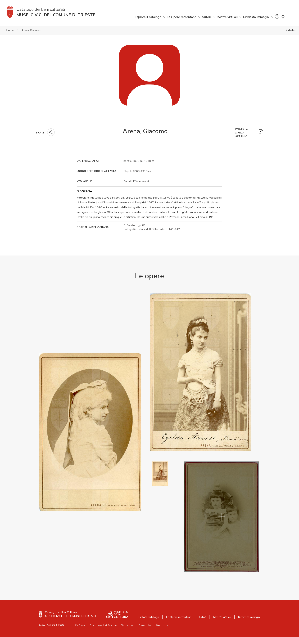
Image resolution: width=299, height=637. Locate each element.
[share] (51, 132)
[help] (277, 17)
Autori (206, 17)
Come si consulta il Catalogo (102, 625)
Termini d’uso (127, 625)
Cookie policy (162, 625)
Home (10, 30)
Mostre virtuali (227, 17)
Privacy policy (145, 625)
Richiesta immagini (256, 17)
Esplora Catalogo (148, 617)
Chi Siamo (80, 625)
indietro (291, 30)
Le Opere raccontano (181, 17)
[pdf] (261, 132)
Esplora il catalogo (148, 17)
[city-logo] (40, 614)
